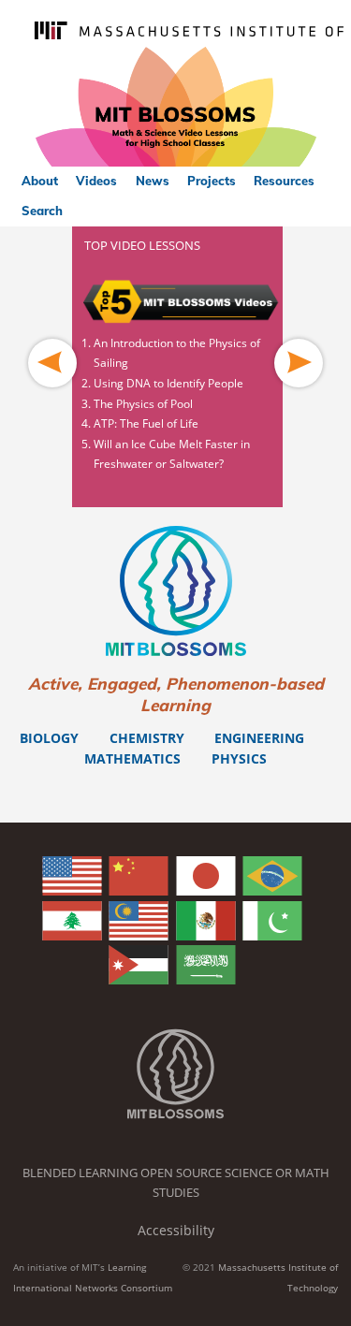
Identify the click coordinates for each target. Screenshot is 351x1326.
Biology (49, 738)
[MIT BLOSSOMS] (175, 107)
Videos (96, 180)
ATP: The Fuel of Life (146, 423)
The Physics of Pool (143, 404)
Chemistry (147, 738)
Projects (211, 180)
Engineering (259, 738)
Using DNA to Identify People (168, 383)
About (40, 180)
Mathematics (132, 758)
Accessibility (176, 1230)
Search (42, 210)
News (152, 180)
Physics (239, 758)
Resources (284, 180)
